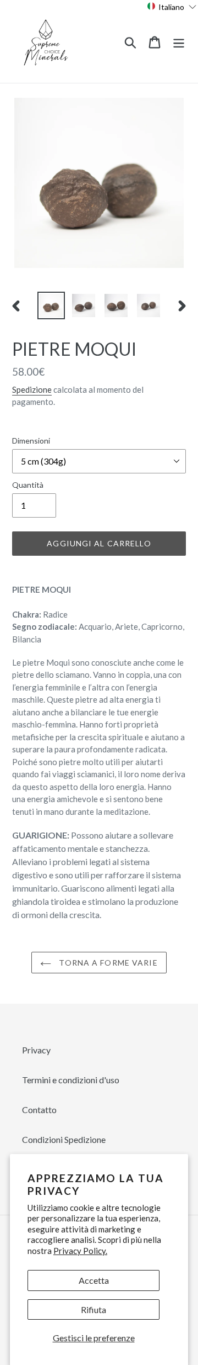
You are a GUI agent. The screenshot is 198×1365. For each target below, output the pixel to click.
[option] (51, 305)
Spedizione (32, 389)
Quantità (27, 484)
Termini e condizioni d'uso (70, 1079)
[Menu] (179, 41)
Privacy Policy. (80, 1251)
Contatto (39, 1109)
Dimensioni (31, 440)
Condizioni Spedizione (64, 1139)
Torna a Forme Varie (107, 962)
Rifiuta (93, 1309)
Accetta (94, 1280)
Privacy (36, 1050)
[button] (172, 6)
